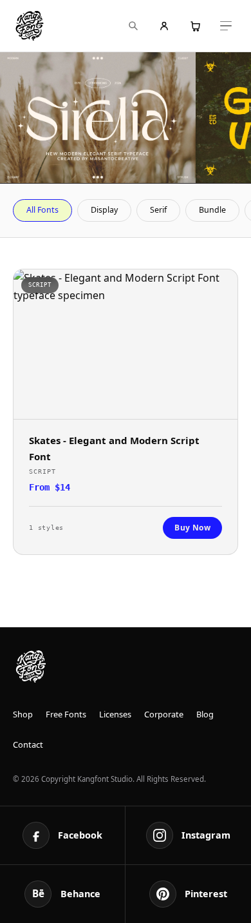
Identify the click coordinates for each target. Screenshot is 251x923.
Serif (158, 209)
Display (104, 209)
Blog (205, 714)
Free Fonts (66, 714)
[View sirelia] (98, 117)
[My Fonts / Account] (164, 26)
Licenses (115, 714)
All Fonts (42, 209)
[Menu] (226, 26)
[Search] (133, 26)
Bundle (212, 209)
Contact (28, 744)
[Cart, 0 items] (195, 26)
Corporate (163, 714)
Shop (23, 714)
